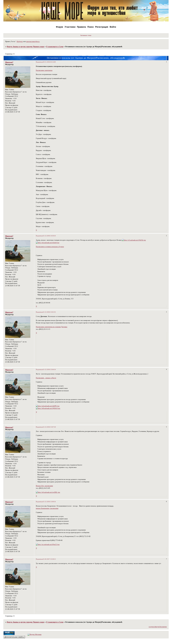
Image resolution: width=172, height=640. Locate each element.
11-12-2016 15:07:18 (49, 427)
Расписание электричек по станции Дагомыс (51, 327)
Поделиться (39, 62)
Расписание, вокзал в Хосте (46, 378)
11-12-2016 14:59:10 (49, 236)
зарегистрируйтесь (33, 41)
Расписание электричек (44, 70)
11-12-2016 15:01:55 (49, 312)
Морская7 (9, 62)
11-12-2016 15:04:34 (49, 369)
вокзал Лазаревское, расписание (47, 508)
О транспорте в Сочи (54, 47)
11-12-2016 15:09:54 (49, 501)
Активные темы (85, 35)
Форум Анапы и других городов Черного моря (25, 47)
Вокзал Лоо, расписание (44, 486)
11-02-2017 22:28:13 (49, 559)
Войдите (20, 41)
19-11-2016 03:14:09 (49, 62)
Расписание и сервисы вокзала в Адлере (50, 247)
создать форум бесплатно (158, 627)
